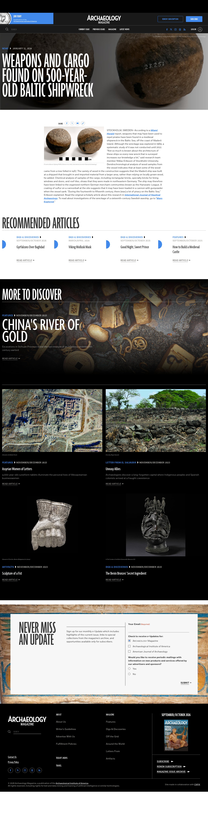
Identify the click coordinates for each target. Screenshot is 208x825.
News (5, 48)
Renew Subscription (170, 19)
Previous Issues (99, 29)
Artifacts (110, 758)
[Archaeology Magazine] (27, 725)
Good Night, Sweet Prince (135, 247)
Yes (134, 668)
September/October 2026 (176, 715)
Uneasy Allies (113, 469)
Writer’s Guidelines (66, 729)
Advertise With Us (65, 736)
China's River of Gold (40, 331)
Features (110, 721)
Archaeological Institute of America (151, 646)
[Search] (7, 29)
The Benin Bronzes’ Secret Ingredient (126, 573)
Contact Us (12, 757)
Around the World (115, 744)
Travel (59, 765)
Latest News (124, 29)
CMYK (197, 784)
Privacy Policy (13, 762)
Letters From (113, 751)
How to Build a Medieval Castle (186, 250)
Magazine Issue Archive (171, 771)
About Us (61, 721)
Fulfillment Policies (66, 744)
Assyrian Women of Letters (17, 469)
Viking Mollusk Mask (80, 247)
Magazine (145, 640)
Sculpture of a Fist (12, 573)
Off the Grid (112, 736)
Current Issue (84, 29)
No (134, 674)
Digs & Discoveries (116, 729)
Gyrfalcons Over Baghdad (30, 247)
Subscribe (194, 19)
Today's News (62, 758)
